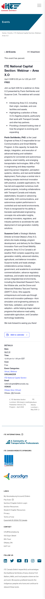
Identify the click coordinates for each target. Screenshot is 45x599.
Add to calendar (17, 334)
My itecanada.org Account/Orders (17, 496)
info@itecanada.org (11, 532)
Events (10, 33)
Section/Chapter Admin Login (15, 503)
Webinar (13, 371)
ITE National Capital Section (15, 377)
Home (4, 33)
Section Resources (11, 507)
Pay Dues (7, 500)
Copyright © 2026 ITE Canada (15, 520)
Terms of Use (9, 517)
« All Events (10, 51)
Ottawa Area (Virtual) (12, 390)
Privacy (7, 513)
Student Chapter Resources (14, 510)
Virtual (6, 371)
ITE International (12, 434)
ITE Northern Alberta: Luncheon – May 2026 (35, 404)
